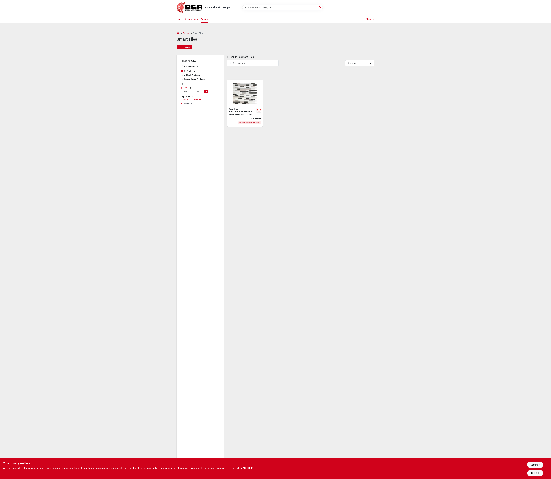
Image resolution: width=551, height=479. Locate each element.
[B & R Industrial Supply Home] (189, 7)
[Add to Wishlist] (259, 110)
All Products (189, 71)
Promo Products (191, 66)
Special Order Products (194, 79)
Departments (190, 19)
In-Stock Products (192, 75)
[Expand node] (181, 103)
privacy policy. (170, 468)
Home (179, 19)
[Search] (320, 7)
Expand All (196, 100)
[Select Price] (206, 91)
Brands (204, 19)
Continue (535, 464)
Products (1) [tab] (184, 47)
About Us (370, 19)
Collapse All (185, 100)
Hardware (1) (189, 104)
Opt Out (535, 473)
